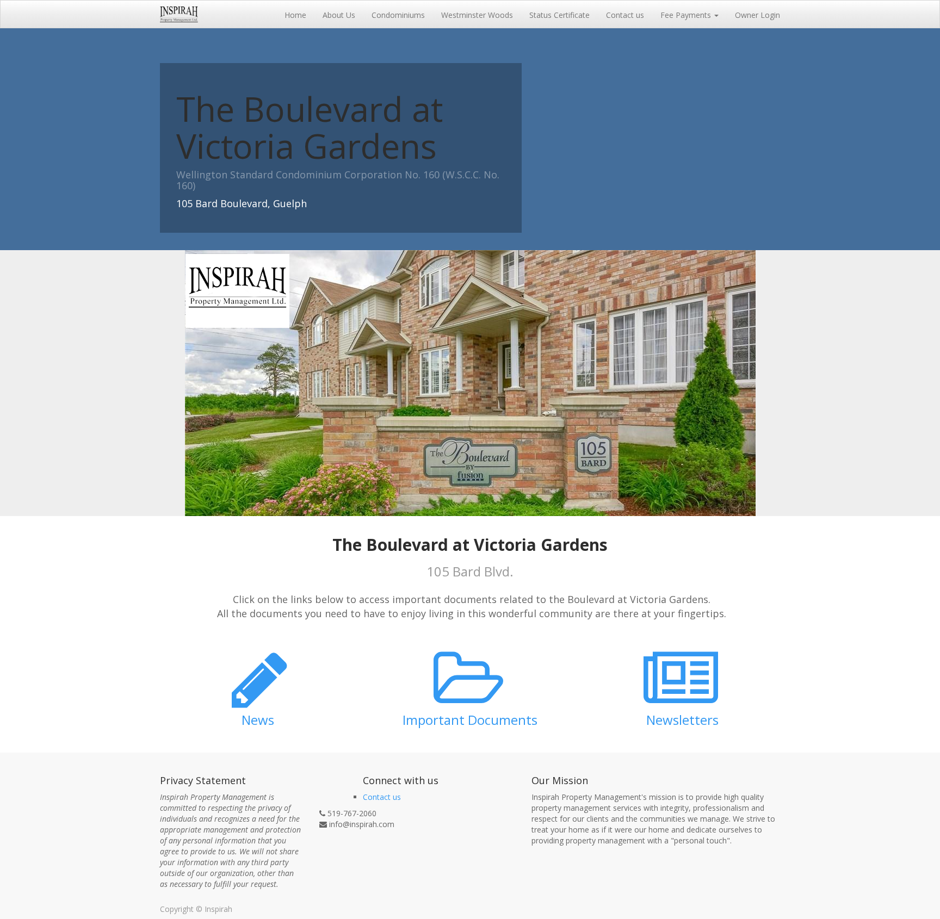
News (258, 720)
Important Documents (470, 720)
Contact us (382, 797)
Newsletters (682, 720)
